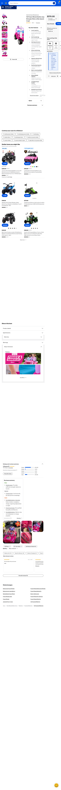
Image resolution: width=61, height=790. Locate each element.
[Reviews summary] (35, 22)
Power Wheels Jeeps (7, 596)
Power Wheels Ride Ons (35, 599)
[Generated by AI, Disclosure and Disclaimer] (44, 95)
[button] (18, 35)
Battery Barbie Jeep (34, 593)
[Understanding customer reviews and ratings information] (16, 470)
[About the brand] (41, 347)
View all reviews (8, 473)
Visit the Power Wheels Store (32, 14)
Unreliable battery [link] (10, 512)
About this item (7, 323)
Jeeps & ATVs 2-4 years (8, 601)
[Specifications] (42, 333)
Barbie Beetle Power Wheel (9, 593)
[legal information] (56, 18)
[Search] (54, 3)
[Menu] (2, 3)
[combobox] (32, 3)
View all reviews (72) (23, 575)
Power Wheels (6, 599)
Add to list (53, 76)
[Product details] (42, 328)
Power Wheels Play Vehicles (36, 596)
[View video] (21, 36)
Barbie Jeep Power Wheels (8, 588)
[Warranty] (41, 337)
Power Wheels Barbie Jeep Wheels (37, 588)
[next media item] (21, 34)
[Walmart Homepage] (6, 3)
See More (22, 377)
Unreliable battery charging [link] (13, 500)
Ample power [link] (9, 485)
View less (19, 518)
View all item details (34, 95)
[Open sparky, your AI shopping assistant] (56, 785)
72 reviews (10, 467)
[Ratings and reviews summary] (42, 463)
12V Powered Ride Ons (35, 601)
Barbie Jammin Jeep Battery (9, 591)
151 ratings (38, 22)
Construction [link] (9, 493)
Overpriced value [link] (10, 508)
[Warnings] (42, 342)
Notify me (50, 31)
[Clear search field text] (52, 3)
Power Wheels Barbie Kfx (35, 591)
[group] (33, 22)
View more (22, 239)
